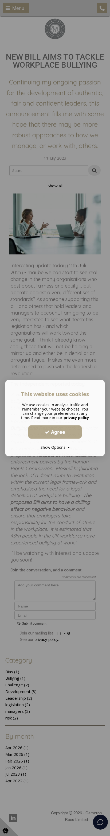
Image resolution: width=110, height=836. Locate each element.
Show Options (54, 447)
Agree (57, 432)
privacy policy (76, 417)
